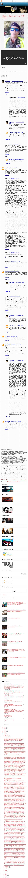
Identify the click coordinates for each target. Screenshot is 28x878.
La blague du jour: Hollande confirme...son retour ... (14, 828)
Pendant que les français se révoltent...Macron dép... (14, 800)
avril (6, 874)
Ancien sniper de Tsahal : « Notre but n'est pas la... (14, 842)
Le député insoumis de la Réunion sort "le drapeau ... (14, 765)
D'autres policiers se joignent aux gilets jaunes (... (14, 797)
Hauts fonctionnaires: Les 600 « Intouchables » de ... (14, 757)
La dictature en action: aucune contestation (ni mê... (14, 838)
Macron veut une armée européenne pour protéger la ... (15, 822)
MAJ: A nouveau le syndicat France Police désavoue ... (15, 786)
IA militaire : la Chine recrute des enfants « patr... (14, 833)
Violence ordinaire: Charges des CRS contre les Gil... (14, 807)
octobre (6, 866)
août (6, 869)
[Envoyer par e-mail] (1, 76)
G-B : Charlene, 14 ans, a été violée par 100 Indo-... (14, 848)
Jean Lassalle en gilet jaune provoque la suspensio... (14, 801)
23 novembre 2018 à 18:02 (13, 271)
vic (5, 167)
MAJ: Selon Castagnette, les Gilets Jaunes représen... (15, 782)
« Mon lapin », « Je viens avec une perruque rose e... (14, 788)
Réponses (8, 94)
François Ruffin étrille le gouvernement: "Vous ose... (14, 769)
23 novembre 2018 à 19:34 (14, 296)
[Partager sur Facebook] (6, 76)
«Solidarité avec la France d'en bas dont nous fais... (14, 770)
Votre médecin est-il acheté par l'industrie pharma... (14, 852)
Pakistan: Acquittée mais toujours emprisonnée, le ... (14, 849)
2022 (5, 728)
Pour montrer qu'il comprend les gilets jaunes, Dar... (14, 789)
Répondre (7, 92)
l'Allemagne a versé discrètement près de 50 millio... (14, 862)
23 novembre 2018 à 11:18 (17, 81)
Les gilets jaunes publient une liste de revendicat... (14, 743)
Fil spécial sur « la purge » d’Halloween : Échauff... (14, 865)
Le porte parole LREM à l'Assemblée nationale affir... (14, 824)
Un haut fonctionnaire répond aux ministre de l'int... (14, 811)
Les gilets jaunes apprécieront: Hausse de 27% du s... (15, 758)
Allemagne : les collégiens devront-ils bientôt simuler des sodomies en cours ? (16, 674)
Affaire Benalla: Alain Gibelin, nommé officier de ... (14, 836)
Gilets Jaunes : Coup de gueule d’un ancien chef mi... (14, 751)
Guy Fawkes (7, 81)
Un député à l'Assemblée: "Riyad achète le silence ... (14, 845)
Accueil (14, 479)
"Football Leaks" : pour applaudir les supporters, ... (14, 840)
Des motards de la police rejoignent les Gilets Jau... (14, 780)
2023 (5, 727)
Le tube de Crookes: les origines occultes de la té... (14, 854)
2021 (5, 730)
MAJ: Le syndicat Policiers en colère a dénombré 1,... (15, 813)
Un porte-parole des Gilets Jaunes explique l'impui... (14, 747)
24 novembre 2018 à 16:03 (16, 421)
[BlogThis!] (3, 76)
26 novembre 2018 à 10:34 (17, 325)
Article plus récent (4, 479)
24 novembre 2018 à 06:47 (16, 344)
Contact (4, 594)
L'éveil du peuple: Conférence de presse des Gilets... (14, 791)
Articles (6, 580)
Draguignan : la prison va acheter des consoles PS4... (15, 853)
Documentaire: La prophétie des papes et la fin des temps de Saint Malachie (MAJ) (16, 611)
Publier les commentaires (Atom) (13, 481)
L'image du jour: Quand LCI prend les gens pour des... (15, 796)
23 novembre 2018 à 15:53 (14, 178)
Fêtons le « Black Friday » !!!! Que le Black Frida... (14, 799)
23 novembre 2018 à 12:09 (14, 143)
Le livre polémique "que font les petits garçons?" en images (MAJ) (14, 642)
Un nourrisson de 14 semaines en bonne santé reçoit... (15, 844)
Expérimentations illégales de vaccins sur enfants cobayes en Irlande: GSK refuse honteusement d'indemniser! (14, 711)
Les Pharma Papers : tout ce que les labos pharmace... (15, 826)
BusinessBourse (7, 684)
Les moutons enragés (8, 704)
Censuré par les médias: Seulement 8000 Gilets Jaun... (15, 771)
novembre (7, 736)
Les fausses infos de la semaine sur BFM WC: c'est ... (15, 837)
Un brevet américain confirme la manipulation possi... (14, 859)
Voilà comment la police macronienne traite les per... (14, 784)
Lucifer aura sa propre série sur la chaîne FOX (16, 657)
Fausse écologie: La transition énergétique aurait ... (14, 846)
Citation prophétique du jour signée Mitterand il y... (14, 766)
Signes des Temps (8, 700)
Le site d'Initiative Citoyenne (10, 709)
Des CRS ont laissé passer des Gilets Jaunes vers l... (15, 787)
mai (6, 873)
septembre (7, 867)
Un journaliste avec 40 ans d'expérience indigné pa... (14, 763)
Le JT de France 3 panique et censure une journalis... (14, 812)
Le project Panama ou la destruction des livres (13, 701)
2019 (5, 732)
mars (6, 875)
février (6, 877)
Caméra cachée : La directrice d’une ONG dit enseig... (15, 830)
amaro (6, 271)
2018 (5, 734)
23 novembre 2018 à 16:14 (14, 252)
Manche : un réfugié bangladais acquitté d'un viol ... (14, 795)
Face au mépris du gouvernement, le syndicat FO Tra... (15, 803)
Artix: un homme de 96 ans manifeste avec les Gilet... (15, 745)
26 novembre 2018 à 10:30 (17, 132)
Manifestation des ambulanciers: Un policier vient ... (14, 850)
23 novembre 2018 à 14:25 (18, 159)
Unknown (11, 159)
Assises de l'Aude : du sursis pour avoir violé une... (14, 834)
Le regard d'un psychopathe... (10, 809)
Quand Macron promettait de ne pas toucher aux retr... (15, 816)
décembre (7, 735)
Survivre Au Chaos (8, 715)
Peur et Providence (8, 716)
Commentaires (8, 582)
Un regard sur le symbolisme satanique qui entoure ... (14, 832)
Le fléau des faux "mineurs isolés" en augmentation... (14, 856)
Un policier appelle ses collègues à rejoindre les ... (14, 783)
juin (6, 871)
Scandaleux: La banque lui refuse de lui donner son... (14, 748)
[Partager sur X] (4, 76)
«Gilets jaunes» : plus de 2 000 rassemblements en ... (15, 821)
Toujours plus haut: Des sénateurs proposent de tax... (14, 759)
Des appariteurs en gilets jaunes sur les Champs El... (14, 749)
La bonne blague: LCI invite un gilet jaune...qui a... (14, 739)
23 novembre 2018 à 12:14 (12, 167)
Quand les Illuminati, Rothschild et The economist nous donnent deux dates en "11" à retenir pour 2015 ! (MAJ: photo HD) (16, 603)
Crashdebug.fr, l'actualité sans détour (12, 691)
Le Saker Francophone (9, 695)
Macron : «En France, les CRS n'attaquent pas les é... (15, 762)
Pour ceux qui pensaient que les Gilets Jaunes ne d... (14, 793)
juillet (6, 870)
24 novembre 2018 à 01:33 (12, 336)
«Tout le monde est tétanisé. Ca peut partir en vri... (14, 829)
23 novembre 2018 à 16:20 (14, 261)
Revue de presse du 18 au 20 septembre (15, 665)
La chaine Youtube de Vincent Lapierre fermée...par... (14, 841)
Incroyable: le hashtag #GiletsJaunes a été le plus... (14, 817)
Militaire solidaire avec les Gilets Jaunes (12, 792)
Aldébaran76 (7, 344)
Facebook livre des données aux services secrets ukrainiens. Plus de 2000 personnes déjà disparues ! (16, 650)
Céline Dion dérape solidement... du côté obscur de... (14, 825)
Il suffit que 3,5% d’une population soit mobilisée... (14, 744)
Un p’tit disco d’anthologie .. (9, 720)
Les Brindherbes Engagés (9, 718)
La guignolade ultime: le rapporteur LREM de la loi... (14, 767)
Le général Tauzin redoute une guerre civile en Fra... (14, 738)
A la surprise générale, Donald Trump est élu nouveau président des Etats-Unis (16, 634)
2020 (5, 731)
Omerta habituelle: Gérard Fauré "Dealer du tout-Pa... (14, 808)
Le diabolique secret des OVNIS (13, 617)
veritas (10, 132)
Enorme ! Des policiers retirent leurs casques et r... (14, 804)
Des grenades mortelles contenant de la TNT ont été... (15, 761)
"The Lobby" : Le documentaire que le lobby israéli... (14, 861)
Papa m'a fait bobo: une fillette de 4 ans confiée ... (14, 815)
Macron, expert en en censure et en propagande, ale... (15, 863)
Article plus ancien (23, 479)
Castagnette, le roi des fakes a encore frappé (13, 774)
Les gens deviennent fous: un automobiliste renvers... (14, 805)
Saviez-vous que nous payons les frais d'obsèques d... (15, 773)
